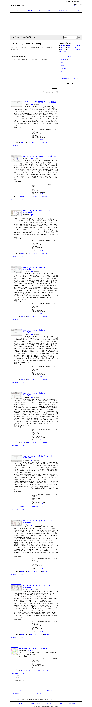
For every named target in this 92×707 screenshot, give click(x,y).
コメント (76, 10)
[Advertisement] (34, 75)
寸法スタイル (32, 670)
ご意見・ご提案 (71, 703)
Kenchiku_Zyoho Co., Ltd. (51, 706)
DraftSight (44, 142)
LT (27, 634)
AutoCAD (22, 142)
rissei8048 (41, 667)
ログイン (75, 5)
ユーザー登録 (59, 703)
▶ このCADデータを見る (17, 145)
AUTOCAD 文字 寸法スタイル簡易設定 (33, 648)
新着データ (52, 10)
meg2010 (41, 139)
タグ (40, 10)
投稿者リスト (64, 10)
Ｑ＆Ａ (65, 703)
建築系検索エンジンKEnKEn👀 (70, 78)
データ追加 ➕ (64, 59)
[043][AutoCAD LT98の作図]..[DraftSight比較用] (39, 156)
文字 (39, 670)
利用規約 (52, 703)
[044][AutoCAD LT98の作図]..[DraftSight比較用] (39, 102)
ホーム (16, 10)
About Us (47, 703)
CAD (63, 80)
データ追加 (28, 10)
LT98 (28, 142)
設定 (21, 670)
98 (31, 634)
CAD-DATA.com (78, 1)
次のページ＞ (50, 690)
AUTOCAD (45, 670)
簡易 (25, 670)
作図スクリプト (36, 142)
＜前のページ (21, 690)
